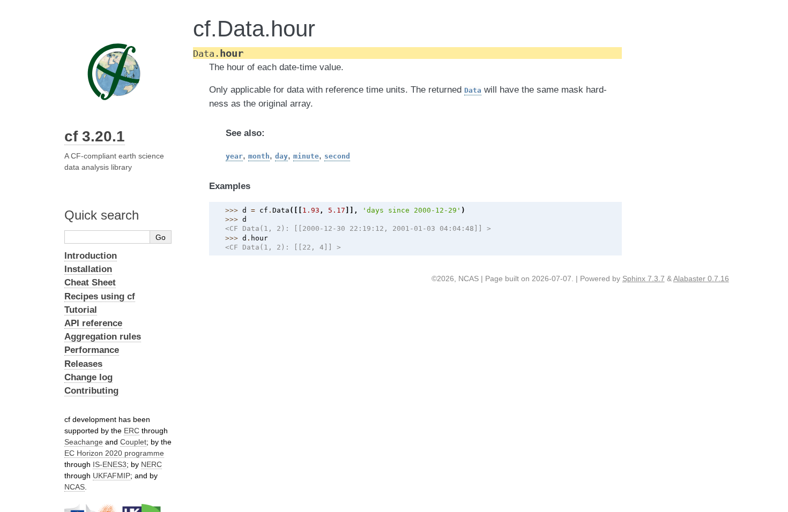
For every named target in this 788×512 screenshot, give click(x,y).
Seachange (83, 442)
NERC (151, 464)
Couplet (133, 442)
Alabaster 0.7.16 (701, 278)
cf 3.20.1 (94, 136)
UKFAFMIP (111, 475)
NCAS (74, 487)
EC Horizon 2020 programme (114, 453)
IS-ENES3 (110, 464)
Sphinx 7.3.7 (643, 278)
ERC (131, 430)
